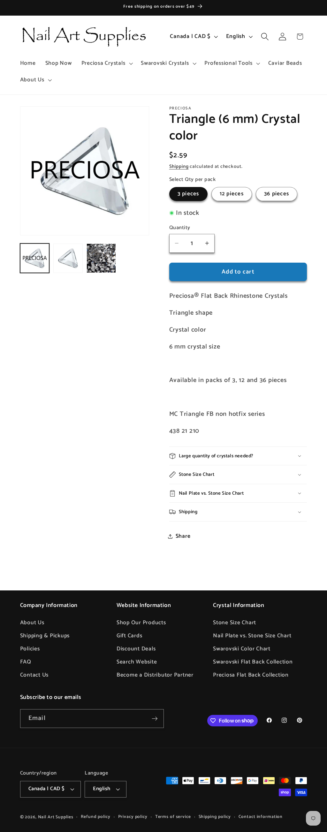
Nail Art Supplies (55, 817)
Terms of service (173, 816)
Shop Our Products (141, 622)
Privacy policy (133, 816)
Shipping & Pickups (45, 635)
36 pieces (276, 193)
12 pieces (232, 193)
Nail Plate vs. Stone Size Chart (252, 635)
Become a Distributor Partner (155, 675)
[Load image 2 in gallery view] (68, 258)
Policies (30, 648)
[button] (106, 63)
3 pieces (188, 193)
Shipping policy (215, 816)
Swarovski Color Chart (241, 648)
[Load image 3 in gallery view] (101, 258)
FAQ (25, 661)
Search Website (137, 661)
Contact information (261, 816)
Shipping (179, 166)
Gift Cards (129, 635)
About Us (32, 622)
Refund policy (95, 816)
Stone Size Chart (234, 622)
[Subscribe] (155, 718)
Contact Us (34, 675)
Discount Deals (136, 648)
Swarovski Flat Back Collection (253, 661)
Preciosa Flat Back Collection (251, 675)
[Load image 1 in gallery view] (34, 258)
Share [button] (183, 536)
